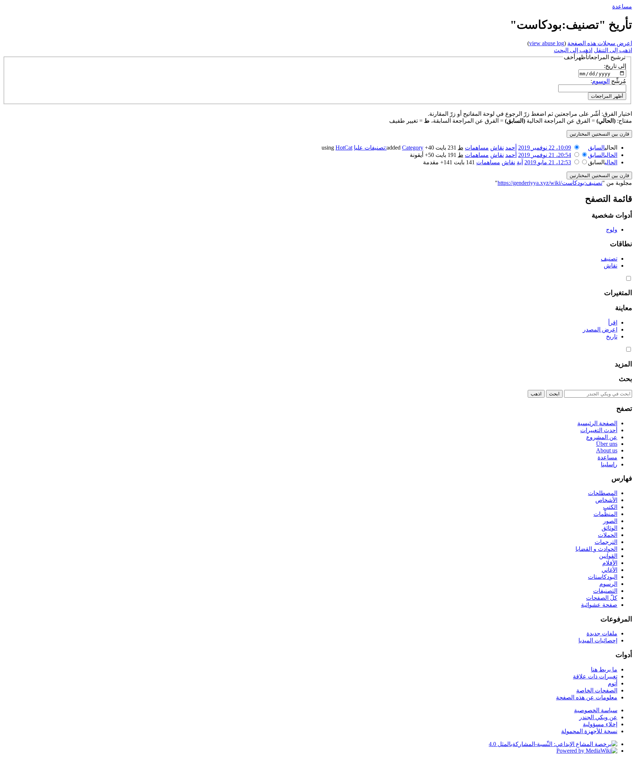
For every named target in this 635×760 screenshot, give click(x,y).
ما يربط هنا (604, 669)
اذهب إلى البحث (573, 50)
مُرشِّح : (608, 81)
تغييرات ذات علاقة (595, 676)
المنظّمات (605, 514)
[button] (594, 57)
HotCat (344, 147)
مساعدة (622, 6)
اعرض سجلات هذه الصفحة (599, 43)
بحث (625, 379)
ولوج (611, 229)
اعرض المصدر (600, 329)
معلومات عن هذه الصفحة (586, 697)
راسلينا (609, 464)
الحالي (611, 155)
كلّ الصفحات (601, 598)
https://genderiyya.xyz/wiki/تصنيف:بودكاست (550, 183)
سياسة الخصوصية (595, 710)
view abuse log (546, 43)
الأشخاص (606, 500)
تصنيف (609, 258)
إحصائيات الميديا (597, 640)
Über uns (606, 444)
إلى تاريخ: (615, 66)
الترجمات (606, 542)
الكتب (610, 507)
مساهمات (477, 147)
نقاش (497, 147)
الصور (610, 521)
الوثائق (609, 528)
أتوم (612, 683)
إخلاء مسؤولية (600, 724)
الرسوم (608, 584)
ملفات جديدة (601, 633)
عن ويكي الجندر (598, 717)
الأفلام (609, 563)
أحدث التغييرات (598, 430)
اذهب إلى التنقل (613, 50)
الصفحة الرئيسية (597, 423)
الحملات (607, 535)
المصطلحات (602, 493)
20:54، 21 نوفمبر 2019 (544, 155)
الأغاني (609, 570)
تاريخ (611, 336)
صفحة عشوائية (599, 605)
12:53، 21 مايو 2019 (547, 162)
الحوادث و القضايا (596, 549)
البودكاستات (602, 577)
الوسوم (601, 81)
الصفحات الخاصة (596, 690)
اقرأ (612, 322)
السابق (596, 147)
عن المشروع (601, 437)
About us (606, 450)
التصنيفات (605, 591)
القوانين (608, 556)
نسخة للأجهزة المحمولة (589, 731)
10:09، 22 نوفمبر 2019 (544, 147)
